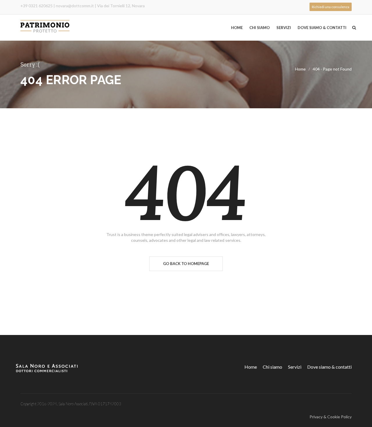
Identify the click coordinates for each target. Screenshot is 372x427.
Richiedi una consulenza (330, 7)
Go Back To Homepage (186, 263)
